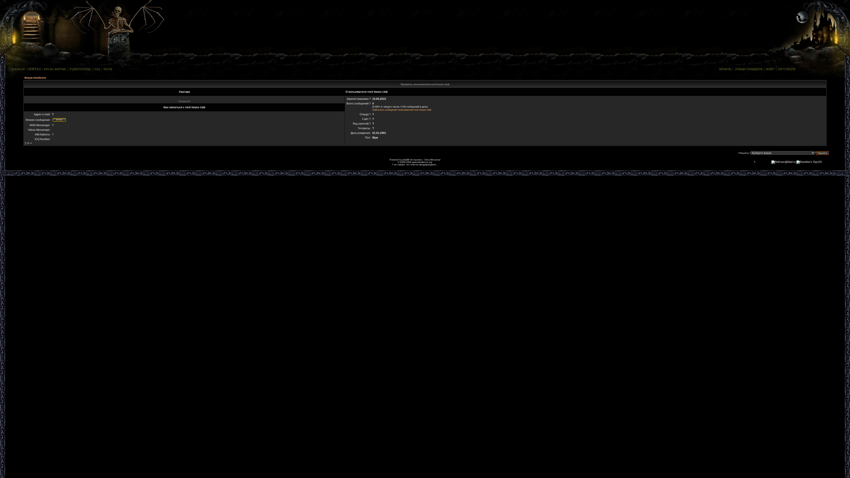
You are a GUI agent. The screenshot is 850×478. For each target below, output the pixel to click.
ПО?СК (108, 69)
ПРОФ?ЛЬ (725, 69)
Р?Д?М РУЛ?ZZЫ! (80, 69)
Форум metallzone (35, 77)
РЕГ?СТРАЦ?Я (786, 69)
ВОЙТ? (770, 69)
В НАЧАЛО (18, 69)
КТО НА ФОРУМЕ (55, 69)
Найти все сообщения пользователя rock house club (401, 109)
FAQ (97, 69)
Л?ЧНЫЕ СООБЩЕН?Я (748, 69)
